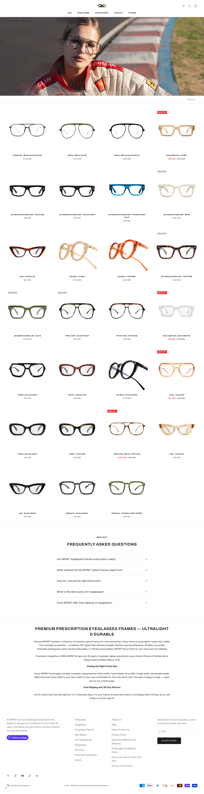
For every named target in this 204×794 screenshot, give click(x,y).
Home (9, 21)
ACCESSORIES (102, 13)
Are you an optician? (122, 765)
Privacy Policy (119, 734)
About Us (116, 719)
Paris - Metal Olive (77, 155)
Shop (16, 21)
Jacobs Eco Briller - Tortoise (176, 276)
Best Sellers (81, 734)
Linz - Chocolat (27, 276)
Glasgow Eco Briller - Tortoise (27, 215)
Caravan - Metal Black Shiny (27, 155)
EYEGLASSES (83, 13)
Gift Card (79, 749)
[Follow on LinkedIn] (37, 775)
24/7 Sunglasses (83, 739)
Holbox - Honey (77, 276)
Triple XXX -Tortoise (127, 336)
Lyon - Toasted (176, 395)
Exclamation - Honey (176, 155)
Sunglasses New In (84, 729)
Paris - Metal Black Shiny (127, 155)
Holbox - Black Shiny (127, 395)
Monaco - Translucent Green (127, 513)
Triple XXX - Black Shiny (77, 336)
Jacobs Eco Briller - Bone (176, 215)
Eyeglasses (26, 21)
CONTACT (118, 13)
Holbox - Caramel (127, 276)
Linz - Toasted (176, 454)
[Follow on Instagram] (15, 775)
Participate (80, 719)
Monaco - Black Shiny (77, 513)
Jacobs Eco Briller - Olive (27, 336)
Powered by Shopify (99, 785)
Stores (78, 760)
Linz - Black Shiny (27, 513)
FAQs (114, 724)
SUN (70, 13)
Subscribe (169, 740)
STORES (132, 13)
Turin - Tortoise (77, 454)
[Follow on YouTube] (22, 775)
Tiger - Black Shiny (27, 395)
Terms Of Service (120, 729)
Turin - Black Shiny (27, 454)
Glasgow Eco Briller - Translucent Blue (127, 216)
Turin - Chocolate (77, 395)
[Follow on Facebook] (8, 775)
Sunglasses (80, 724)
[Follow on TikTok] (29, 775)
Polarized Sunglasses (86, 754)
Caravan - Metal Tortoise (127, 454)
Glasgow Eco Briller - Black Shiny (77, 215)
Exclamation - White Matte (176, 336)
